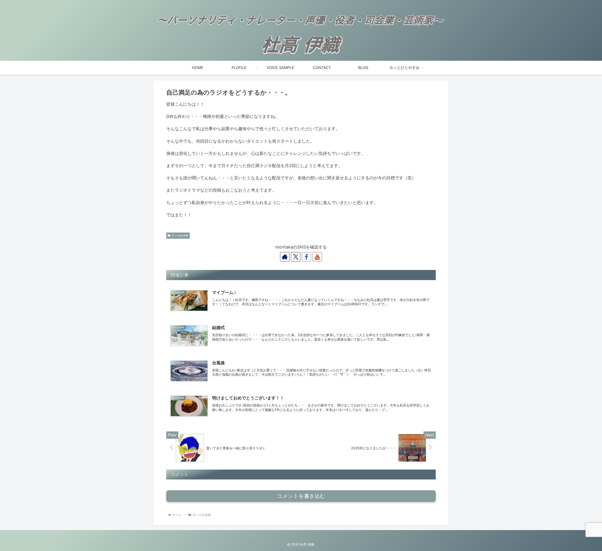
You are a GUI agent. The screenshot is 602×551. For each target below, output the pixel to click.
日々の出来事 (179, 235)
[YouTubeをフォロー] (317, 256)
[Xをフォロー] (295, 256)
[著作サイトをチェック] (284, 256)
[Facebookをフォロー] (306, 256)
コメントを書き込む (301, 496)
